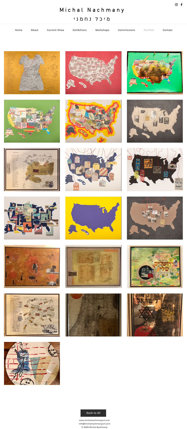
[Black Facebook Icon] (181, 4)
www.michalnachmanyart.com (94, 420)
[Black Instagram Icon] (176, 4)
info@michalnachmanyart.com (94, 423)
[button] (32, 72)
